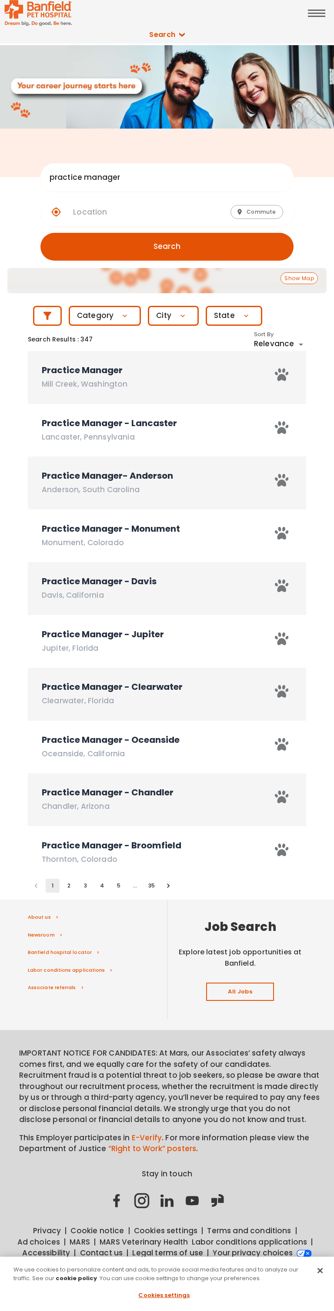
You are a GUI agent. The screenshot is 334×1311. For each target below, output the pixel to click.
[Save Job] (281, 374)
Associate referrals (52, 987)
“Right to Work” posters (152, 1148)
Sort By (264, 334)
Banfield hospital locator (60, 952)
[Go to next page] (168, 886)
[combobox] (158, 177)
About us (39, 917)
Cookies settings (164, 1295)
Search (162, 35)
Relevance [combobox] (274, 343)
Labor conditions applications (66, 970)
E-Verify (147, 1137)
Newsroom (41, 934)
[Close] (320, 1270)
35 (151, 885)
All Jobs (240, 991)
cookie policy (76, 1278)
